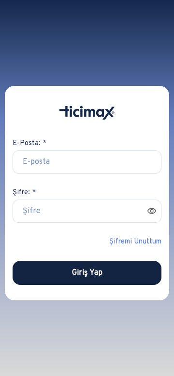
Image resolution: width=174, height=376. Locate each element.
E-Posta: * (29, 143)
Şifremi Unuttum (135, 241)
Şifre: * (24, 192)
